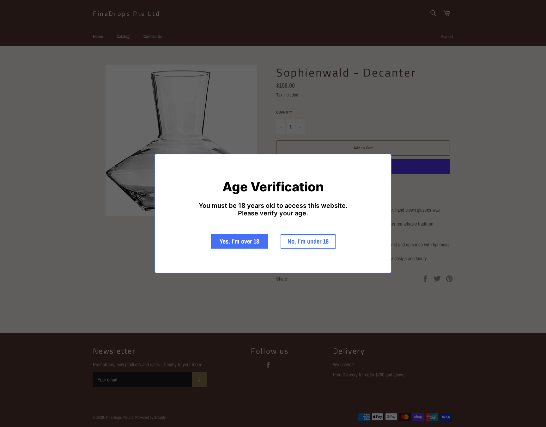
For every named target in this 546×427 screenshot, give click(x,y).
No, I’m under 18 (308, 241)
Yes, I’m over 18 (239, 241)
